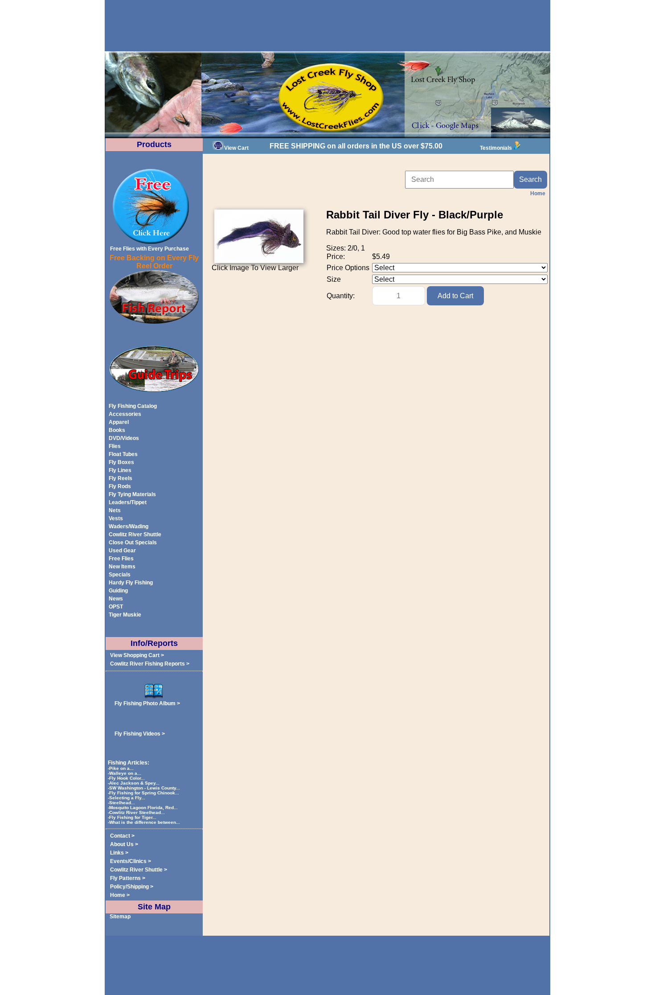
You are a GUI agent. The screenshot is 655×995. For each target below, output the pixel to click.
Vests (116, 518)
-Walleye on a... (125, 773)
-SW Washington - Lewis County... (144, 787)
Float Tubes (123, 454)
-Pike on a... (121, 768)
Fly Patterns (125, 878)
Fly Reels (120, 478)
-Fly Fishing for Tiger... (133, 817)
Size (334, 279)
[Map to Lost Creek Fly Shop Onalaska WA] (327, 136)
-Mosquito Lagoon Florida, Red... (143, 807)
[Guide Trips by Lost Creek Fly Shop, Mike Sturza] (154, 390)
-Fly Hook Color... (127, 778)
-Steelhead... (122, 802)
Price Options (348, 267)
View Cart (236, 148)
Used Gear (122, 550)
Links (117, 853)
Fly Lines (120, 470)
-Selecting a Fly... (127, 797)
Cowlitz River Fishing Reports (147, 664)
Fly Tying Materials (132, 494)
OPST (116, 607)
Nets (115, 510)
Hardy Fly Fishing (131, 583)
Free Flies (121, 558)
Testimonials (496, 148)
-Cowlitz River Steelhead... (137, 812)
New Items (122, 566)
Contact (120, 836)
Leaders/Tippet (128, 502)
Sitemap (120, 916)
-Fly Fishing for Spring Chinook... (144, 792)
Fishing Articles (127, 763)
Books (117, 430)
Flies (115, 446)
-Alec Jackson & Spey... (134, 783)
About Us (122, 844)
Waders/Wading (128, 526)
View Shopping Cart (135, 655)
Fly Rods (120, 486)
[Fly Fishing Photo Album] (154, 697)
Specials (120, 575)
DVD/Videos (124, 438)
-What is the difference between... (144, 822)
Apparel (119, 422)
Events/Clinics (128, 861)
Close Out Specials (133, 542)
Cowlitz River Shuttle (135, 534)
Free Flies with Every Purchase (149, 249)
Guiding (118, 591)
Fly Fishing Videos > (140, 734)
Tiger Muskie (125, 615)
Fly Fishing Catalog (133, 406)
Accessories (125, 414)
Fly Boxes (121, 462)
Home (117, 895)
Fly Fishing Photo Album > (147, 703)
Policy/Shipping (129, 887)
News (116, 599)
